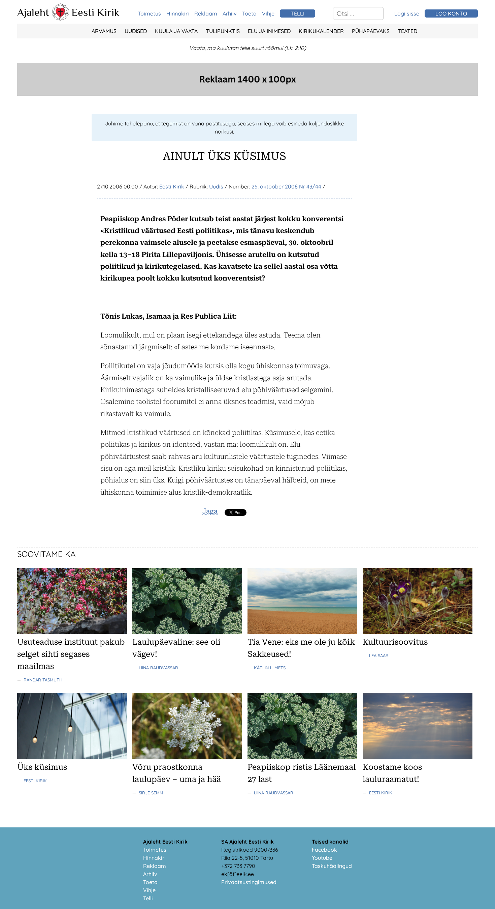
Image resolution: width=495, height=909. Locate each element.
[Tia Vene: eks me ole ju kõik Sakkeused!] (302, 631)
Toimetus (149, 13)
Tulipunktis (223, 31)
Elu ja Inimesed (269, 31)
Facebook (324, 849)
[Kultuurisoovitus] (417, 631)
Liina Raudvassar (158, 667)
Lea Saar (379, 655)
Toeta (249, 13)
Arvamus (104, 31)
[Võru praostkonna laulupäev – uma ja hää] (187, 757)
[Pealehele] (60, 19)
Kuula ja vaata (176, 31)
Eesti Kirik (95, 12)
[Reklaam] (247, 93)
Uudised (136, 31)
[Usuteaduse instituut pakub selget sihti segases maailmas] (72, 631)
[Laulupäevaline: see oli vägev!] (187, 631)
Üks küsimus (42, 767)
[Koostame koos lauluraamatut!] (417, 757)
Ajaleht (33, 12)
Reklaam (205, 13)
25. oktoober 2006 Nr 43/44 (286, 186)
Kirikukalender (321, 31)
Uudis (216, 186)
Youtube (322, 857)
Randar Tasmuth (43, 679)
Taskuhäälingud (332, 865)
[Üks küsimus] (72, 757)
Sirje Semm (151, 792)
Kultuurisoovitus (395, 642)
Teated (407, 31)
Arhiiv (230, 13)
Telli (148, 898)
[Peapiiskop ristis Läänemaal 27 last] (302, 757)
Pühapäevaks (371, 31)
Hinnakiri (177, 13)
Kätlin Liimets (270, 667)
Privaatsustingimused (248, 882)
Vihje (268, 13)
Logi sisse (406, 13)
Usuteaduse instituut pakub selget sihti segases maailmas (71, 654)
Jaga (210, 511)
